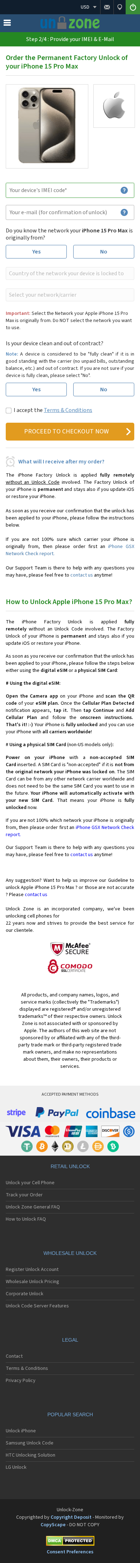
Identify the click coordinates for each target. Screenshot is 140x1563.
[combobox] (69, 273)
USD (85, 7)
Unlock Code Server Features (37, 1306)
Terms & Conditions (68, 410)
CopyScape (53, 1524)
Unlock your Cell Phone (30, 1182)
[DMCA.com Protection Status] (70, 1542)
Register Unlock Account (32, 1269)
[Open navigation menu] (7, 24)
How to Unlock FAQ (26, 1219)
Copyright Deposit (71, 1517)
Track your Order (24, 1194)
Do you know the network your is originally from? (69, 234)
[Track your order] (119, 7)
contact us (81, 575)
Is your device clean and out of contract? (54, 343)
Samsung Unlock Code (29, 1443)
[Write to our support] (106, 7)
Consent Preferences (70, 1552)
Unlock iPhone (21, 1430)
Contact (14, 1356)
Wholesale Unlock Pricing (32, 1281)
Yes (36, 252)
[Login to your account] (133, 7)
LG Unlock (16, 1467)
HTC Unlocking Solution (30, 1455)
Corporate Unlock (24, 1293)
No (103, 252)
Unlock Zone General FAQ (33, 1207)
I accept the (53, 410)
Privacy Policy (21, 1380)
